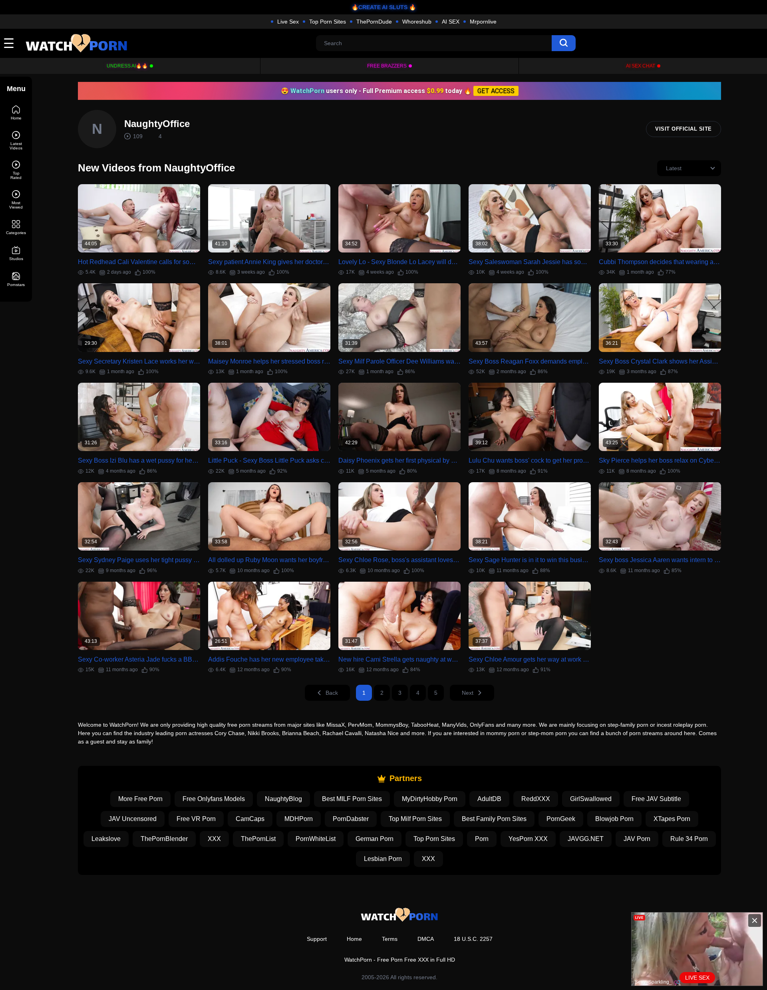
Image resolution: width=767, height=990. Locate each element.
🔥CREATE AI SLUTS (379, 7)
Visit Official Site (683, 129)
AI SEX (450, 21)
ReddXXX (535, 798)
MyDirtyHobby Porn (429, 798)
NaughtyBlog (283, 798)
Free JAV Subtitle (656, 798)
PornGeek (560, 818)
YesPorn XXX (528, 838)
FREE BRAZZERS (387, 66)
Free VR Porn (196, 818)
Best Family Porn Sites (494, 818)
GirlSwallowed (591, 798)
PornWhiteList (316, 838)
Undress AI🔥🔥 (127, 66)
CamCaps (250, 818)
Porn (482, 838)
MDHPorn (298, 818)
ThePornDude (374, 21)
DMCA (425, 939)
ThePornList (258, 838)
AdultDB (489, 798)
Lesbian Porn (383, 858)
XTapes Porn (672, 818)
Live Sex (288, 21)
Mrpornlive (483, 21)
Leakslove (106, 838)
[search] (564, 43)
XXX (214, 838)
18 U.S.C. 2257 (473, 939)
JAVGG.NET (586, 838)
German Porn (374, 838)
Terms (389, 939)
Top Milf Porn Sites (415, 818)
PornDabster (351, 818)
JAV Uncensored (133, 818)
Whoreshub (416, 21)
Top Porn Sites (327, 21)
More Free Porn (140, 798)
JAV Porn (637, 838)
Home (354, 939)
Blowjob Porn (614, 818)
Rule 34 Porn (689, 838)
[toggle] (9, 43)
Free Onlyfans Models (214, 798)
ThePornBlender (164, 838)
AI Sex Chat (640, 66)
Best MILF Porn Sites (352, 798)
